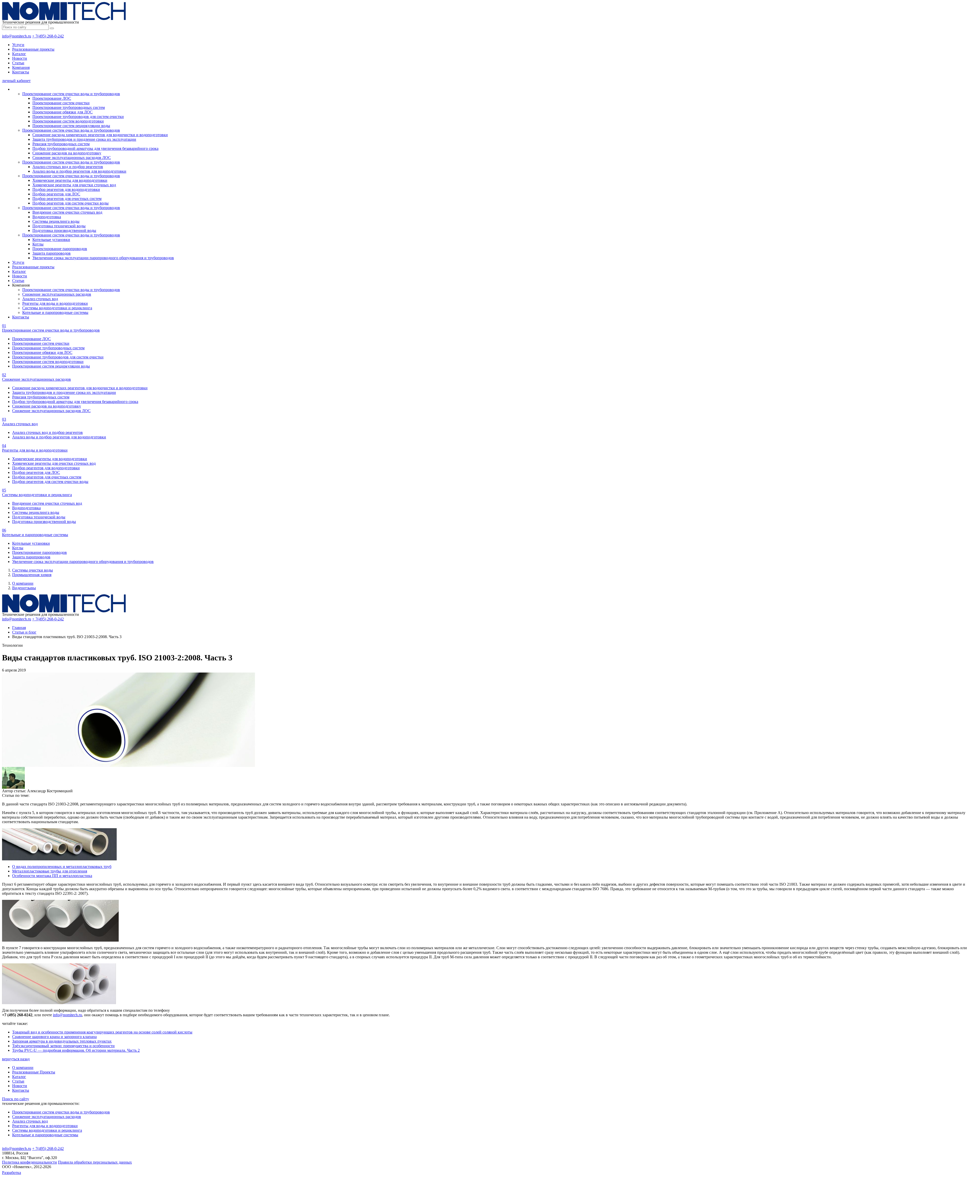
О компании (22, 583)
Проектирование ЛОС (51, 98)
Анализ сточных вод (40, 299)
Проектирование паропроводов (59, 249)
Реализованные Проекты (33, 1072)
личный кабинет (16, 80)
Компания (21, 67)
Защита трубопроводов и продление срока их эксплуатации (84, 139)
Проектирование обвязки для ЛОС (62, 112)
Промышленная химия (31, 575)
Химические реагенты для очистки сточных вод (74, 185)
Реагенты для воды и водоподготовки (55, 303)
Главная (19, 627)
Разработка (11, 1172)
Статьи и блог (24, 632)
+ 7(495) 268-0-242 (48, 36)
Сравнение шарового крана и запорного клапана (54, 1036)
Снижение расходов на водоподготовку (66, 153)
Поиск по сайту (15, 1099)
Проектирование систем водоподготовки (68, 121)
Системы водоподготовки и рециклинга (57, 308)
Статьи (18, 63)
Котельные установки (51, 239)
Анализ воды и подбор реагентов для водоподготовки (79, 171)
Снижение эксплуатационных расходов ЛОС (71, 157)
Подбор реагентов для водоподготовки (66, 189)
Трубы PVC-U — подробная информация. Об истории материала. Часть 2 (76, 1050)
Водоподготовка (46, 217)
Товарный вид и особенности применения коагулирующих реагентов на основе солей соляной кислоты (102, 1032)
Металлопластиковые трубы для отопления (49, 871)
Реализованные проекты (33, 49)
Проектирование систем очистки (61, 103)
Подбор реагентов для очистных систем (67, 198)
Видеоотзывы (24, 588)
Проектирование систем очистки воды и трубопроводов (71, 94)
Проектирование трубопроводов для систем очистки (78, 116)
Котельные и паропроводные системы (55, 312)
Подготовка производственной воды (64, 230)
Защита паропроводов (51, 253)
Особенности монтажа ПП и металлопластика (52, 876)
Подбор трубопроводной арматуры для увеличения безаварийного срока (95, 148)
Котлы (38, 244)
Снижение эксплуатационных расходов (56, 294)
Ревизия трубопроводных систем (61, 144)
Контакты (20, 72)
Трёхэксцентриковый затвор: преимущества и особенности (63, 1046)
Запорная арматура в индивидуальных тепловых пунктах (62, 1041)
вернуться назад (16, 1059)
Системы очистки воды (32, 570)
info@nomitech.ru (16, 36)
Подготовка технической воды (59, 226)
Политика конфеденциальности (29, 1162)
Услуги (18, 45)
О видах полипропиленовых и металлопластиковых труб (61, 866)
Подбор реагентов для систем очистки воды (70, 203)
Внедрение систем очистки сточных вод (67, 212)
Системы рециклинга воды (55, 221)
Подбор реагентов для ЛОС (56, 194)
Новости (19, 58)
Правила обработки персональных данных (95, 1162)
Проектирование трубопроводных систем (68, 107)
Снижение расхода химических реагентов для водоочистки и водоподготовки (100, 135)
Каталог (19, 54)
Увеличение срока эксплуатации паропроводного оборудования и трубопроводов (103, 258)
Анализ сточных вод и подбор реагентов (67, 167)
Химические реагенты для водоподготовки (69, 180)
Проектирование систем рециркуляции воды (71, 126)
